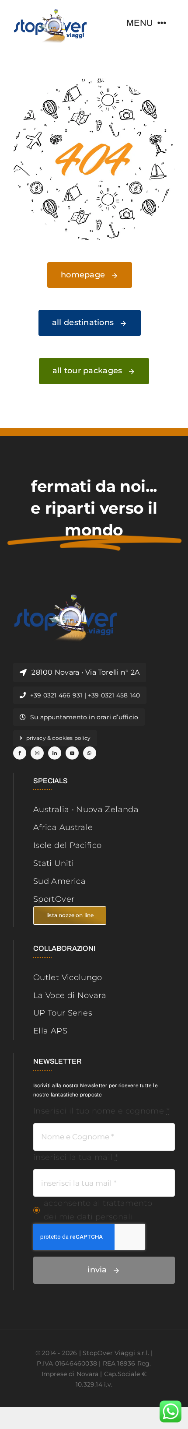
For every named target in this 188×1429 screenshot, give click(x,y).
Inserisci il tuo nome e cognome (101, 1111)
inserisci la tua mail (75, 1157)
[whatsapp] (89, 753)
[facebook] (19, 753)
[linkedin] (54, 753)
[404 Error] (94, 82)
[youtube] (72, 753)
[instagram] (37, 753)
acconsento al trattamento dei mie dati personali (98, 1210)
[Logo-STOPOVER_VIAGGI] (50, 13)
